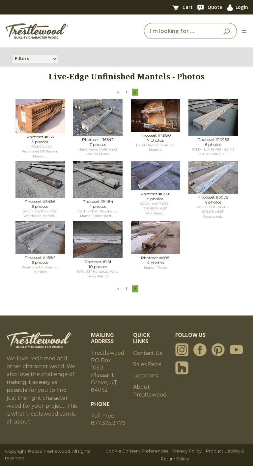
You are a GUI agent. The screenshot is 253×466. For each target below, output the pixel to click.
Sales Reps (147, 364)
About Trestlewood (150, 391)
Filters (22, 58)
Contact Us (147, 353)
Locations (145, 375)
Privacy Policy (187, 450)
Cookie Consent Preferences (136, 450)
